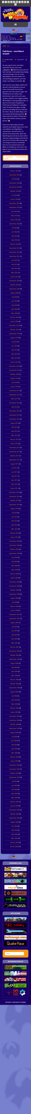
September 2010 (14, 505)
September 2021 (14, 256)
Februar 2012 (14, 439)
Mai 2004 (14, 745)
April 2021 (14, 268)
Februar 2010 (14, 533)
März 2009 (14, 570)
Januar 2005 (14, 712)
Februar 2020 (14, 317)
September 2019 (14, 334)
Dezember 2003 (14, 765)
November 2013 (14, 411)
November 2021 (14, 252)
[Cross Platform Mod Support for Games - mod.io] (22, 994)
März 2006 (14, 676)
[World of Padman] (15, 14)
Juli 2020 (14, 297)
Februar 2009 (14, 574)
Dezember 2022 (14, 224)
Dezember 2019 (14, 325)
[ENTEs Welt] (15, 870)
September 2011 (14, 460)
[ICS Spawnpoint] (15, 968)
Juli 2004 (14, 737)
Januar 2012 (14, 443)
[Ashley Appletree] (15, 876)
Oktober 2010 (14, 500)
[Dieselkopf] (15, 894)
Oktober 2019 (14, 329)
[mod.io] (25, 2)
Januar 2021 (14, 277)
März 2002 (14, 838)
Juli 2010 (14, 513)
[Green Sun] (15, 900)
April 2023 (14, 211)
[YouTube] (17, 2)
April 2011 (14, 480)
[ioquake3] (9, 994)
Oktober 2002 (14, 814)
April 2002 (14, 834)
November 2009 (14, 545)
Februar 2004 (14, 757)
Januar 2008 (14, 610)
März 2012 (14, 435)
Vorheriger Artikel (8, 157)
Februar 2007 (14, 647)
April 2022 (14, 240)
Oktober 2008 (14, 590)
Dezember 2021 (14, 248)
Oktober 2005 (14, 684)
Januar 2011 (14, 488)
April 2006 (14, 671)
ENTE (4, 61)
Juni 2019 (14, 346)
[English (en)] (17, 30)
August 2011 (15, 464)
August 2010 (15, 509)
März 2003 (14, 798)
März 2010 (14, 529)
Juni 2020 (14, 301)
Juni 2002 (14, 826)
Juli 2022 (14, 228)
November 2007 (14, 614)
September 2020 (14, 289)
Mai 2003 (14, 789)
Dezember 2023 (14, 203)
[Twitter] (11, 2)
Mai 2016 (14, 407)
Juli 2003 (14, 781)
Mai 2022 (14, 236)
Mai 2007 (14, 635)
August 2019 (15, 338)
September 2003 (14, 777)
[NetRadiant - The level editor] (15, 974)
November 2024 (14, 187)
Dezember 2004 (14, 716)
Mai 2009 (14, 562)
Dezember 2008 (14, 582)
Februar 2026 (14, 171)
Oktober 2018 (14, 374)
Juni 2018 (14, 382)
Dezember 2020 (14, 281)
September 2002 (14, 818)
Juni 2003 (14, 785)
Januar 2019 (14, 362)
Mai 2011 (14, 476)
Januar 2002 (14, 846)
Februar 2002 (14, 842)
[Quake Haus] (15, 944)
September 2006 (14, 659)
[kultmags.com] (15, 938)
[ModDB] (19, 2)
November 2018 (14, 370)
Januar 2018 (14, 387)
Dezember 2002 (14, 810)
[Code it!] (15, 882)
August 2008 (15, 598)
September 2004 (14, 728)
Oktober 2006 (14, 655)
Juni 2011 (14, 472)
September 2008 (14, 594)
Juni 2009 (14, 557)
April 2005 (14, 700)
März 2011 (14, 484)
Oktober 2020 (14, 285)
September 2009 (14, 553)
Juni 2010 (14, 517)
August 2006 (15, 663)
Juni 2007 (14, 631)
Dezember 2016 (14, 403)
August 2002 (15, 822)
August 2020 (15, 293)
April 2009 (14, 566)
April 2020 (14, 309)
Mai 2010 (14, 521)
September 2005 (14, 688)
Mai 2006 (14, 667)
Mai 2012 (14, 427)
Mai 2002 (14, 830)
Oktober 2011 (14, 456)
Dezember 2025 (14, 175)
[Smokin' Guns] (15, 920)
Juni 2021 (14, 260)
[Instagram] (8, 2)
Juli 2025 (14, 179)
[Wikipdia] (28, 2)
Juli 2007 (14, 627)
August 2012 (15, 423)
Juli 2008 (14, 602)
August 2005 (14, 692)
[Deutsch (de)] (13, 30)
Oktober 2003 (14, 773)
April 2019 (14, 354)
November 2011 (14, 452)
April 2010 (14, 525)
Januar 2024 (14, 199)
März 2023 (14, 216)
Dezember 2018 (14, 366)
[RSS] (3, 2)
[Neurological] (15, 906)
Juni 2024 (14, 195)
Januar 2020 (14, 321)
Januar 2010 (14, 537)
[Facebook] (6, 2)
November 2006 (14, 651)
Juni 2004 (14, 741)
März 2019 (14, 358)
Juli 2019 (14, 342)
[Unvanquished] (15, 932)
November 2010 (14, 496)
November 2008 (14, 586)
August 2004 (14, 732)
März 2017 (14, 399)
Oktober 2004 (14, 724)
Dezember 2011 (14, 448)
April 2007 (14, 639)
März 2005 (14, 704)
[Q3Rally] (15, 926)
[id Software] (15, 994)
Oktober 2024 (14, 191)
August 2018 (15, 378)
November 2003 (14, 769)
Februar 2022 (14, 244)
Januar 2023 (14, 220)
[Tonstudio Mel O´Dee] (15, 888)
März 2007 (14, 643)
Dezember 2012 (14, 415)
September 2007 (14, 618)
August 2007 (15, 623)
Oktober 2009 (14, 549)
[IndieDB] (22, 2)
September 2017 (14, 395)
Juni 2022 (14, 232)
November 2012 (14, 419)
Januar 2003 (14, 806)
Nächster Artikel (22, 157)
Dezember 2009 (14, 541)
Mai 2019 (14, 350)
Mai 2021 (14, 264)
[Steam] (14, 2)
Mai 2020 (14, 305)
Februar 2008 (14, 606)
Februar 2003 (14, 802)
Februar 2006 (14, 680)
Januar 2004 (14, 761)
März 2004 (14, 753)
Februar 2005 (14, 708)
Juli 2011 (14, 468)
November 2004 (14, 720)
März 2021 (14, 273)
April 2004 (14, 749)
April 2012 (14, 431)
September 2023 (14, 207)
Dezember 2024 (14, 183)
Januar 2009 (14, 578)
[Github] (15, 4)
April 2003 (14, 794)
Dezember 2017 (14, 391)
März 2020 (14, 313)
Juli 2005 (14, 696)
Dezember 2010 (14, 492)
